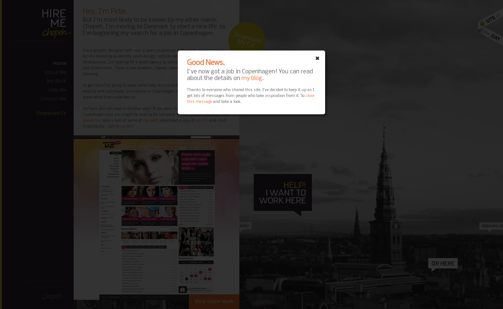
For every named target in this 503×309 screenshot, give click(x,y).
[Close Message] (317, 58)
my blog (252, 78)
